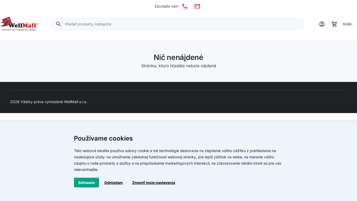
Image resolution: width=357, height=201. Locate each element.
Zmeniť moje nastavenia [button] (153, 182)
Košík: (348, 24)
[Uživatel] (322, 24)
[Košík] (334, 24)
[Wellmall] (19, 24)
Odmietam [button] (113, 182)
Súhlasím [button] (86, 182)
